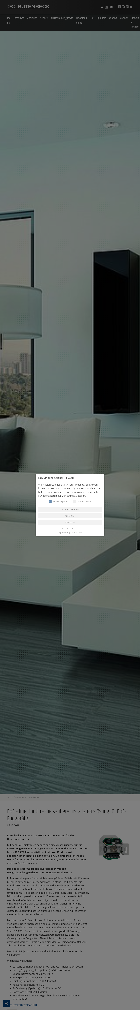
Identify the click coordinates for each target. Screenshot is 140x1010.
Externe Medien (84, 501)
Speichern (70, 522)
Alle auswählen (70, 509)
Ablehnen (70, 515)
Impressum (63, 532)
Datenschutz (76, 532)
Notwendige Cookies (62, 501)
